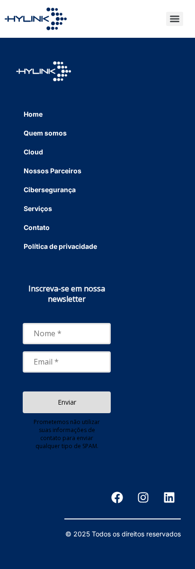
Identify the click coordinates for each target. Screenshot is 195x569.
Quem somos (45, 133)
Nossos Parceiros (52, 171)
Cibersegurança (50, 190)
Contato (37, 227)
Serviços (38, 208)
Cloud (33, 152)
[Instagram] (143, 497)
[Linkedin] (169, 497)
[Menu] (174, 19)
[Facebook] (117, 497)
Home (33, 114)
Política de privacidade (60, 246)
